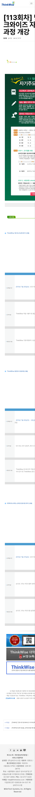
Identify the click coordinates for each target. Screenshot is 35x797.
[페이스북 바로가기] (10, 750)
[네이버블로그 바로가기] (24, 750)
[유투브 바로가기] (14, 750)
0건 (11, 38)
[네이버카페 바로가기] (21, 750)
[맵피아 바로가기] (17, 750)
